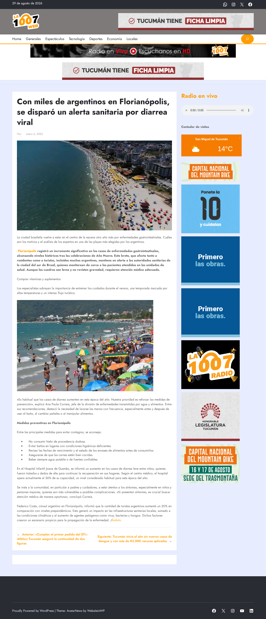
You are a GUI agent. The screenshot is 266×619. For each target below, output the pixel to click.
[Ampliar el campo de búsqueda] (247, 39)
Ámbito (116, 520)
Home (16, 38)
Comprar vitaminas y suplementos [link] (39, 279)
